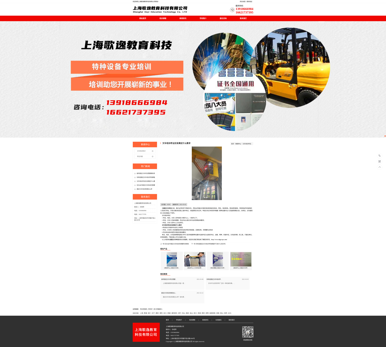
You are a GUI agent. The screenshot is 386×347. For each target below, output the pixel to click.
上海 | (142, 313)
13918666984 (379, 155)
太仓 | (230, 313)
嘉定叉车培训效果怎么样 (144, 189)
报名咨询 (223, 18)
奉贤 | (204, 313)
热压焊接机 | (144, 309)
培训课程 (162, 18)
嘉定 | (188, 313)
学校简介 (203, 18)
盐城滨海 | (213, 313)
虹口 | (166, 313)
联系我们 (243, 18)
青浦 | (200, 313)
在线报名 (219, 320)
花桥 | (226, 313)
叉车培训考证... (247, 144)
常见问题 (140, 156)
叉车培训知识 (141, 151)
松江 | (196, 313)
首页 (232, 144)
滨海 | (218, 313)
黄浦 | (146, 313)
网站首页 (142, 18)
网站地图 (242, 1)
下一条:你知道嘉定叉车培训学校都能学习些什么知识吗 (208, 244)
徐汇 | (150, 313)
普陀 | (162, 313)
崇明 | (208, 313)
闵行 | (180, 313)
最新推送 (249, 1)
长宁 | (154, 313)
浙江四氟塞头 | (158, 309)
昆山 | (222, 313)
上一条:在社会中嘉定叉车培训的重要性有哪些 (174, 244)
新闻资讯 (183, 18)
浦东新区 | (174, 313)
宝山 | (184, 313)
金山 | (192, 313)
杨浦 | (169, 313)
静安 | (158, 313)
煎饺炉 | (151, 309)
